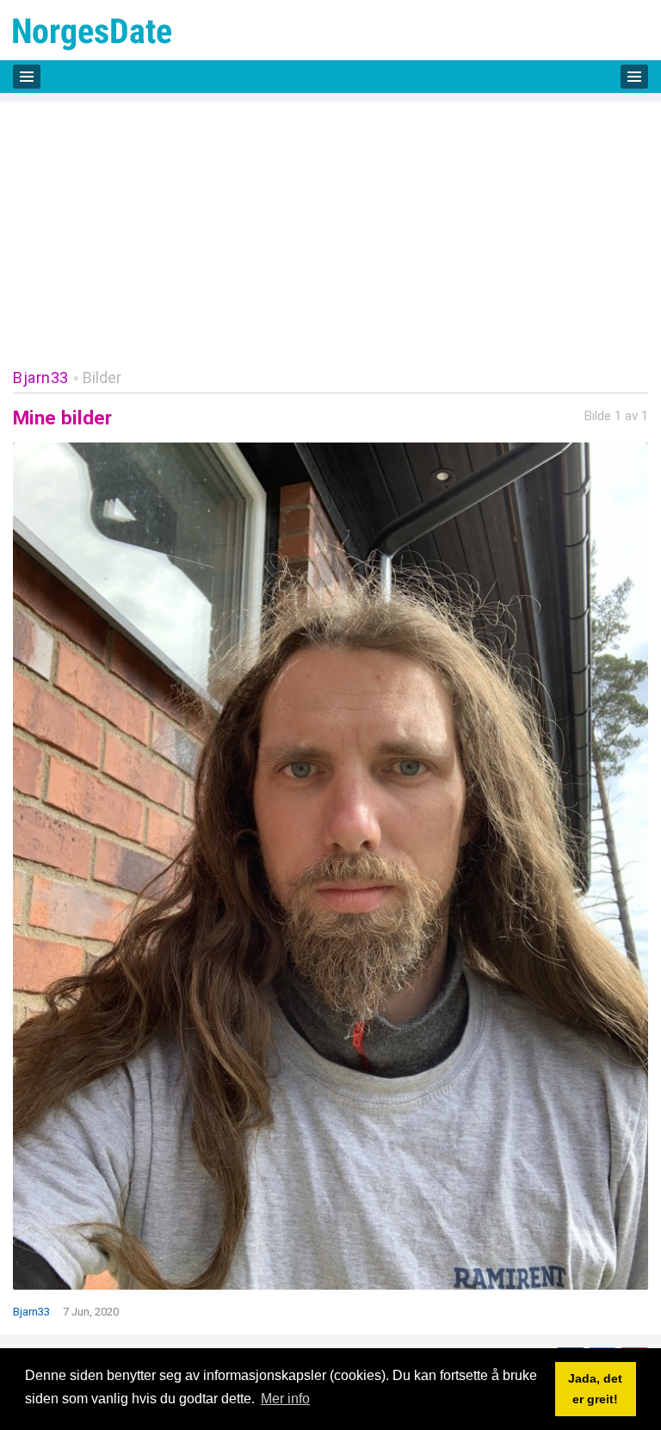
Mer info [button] (285, 1398)
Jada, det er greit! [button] (595, 1388)
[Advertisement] (330, 222)
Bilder (102, 377)
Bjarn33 (41, 377)
